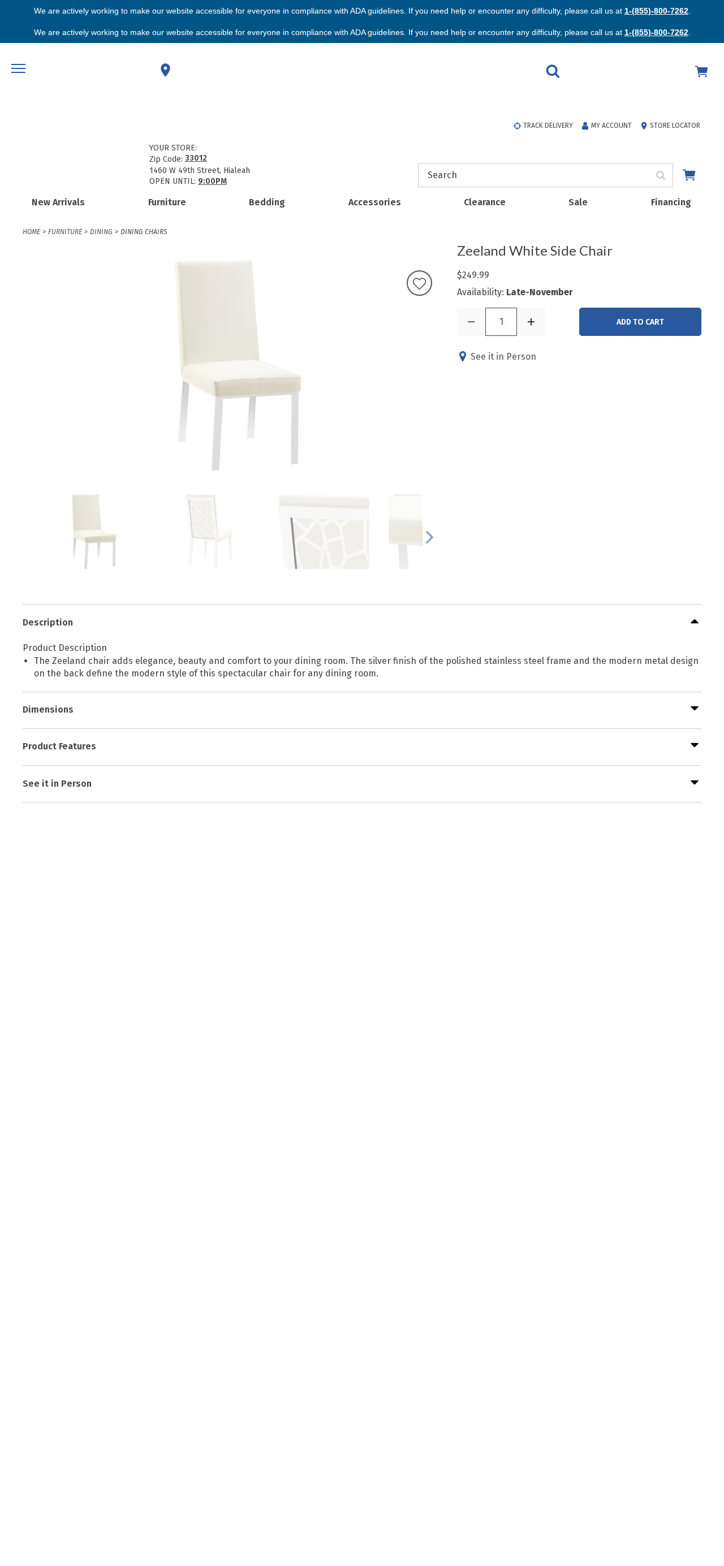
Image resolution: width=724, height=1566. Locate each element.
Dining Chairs (143, 232)
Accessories (374, 202)
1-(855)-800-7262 (656, 10)
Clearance (485, 202)
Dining (101, 232)
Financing (671, 202)
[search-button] (661, 175)
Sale (578, 202)
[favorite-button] (419, 284)
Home (31, 232)
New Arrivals (58, 202)
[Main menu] (19, 70)
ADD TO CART (640, 322)
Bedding (267, 202)
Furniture (167, 202)
